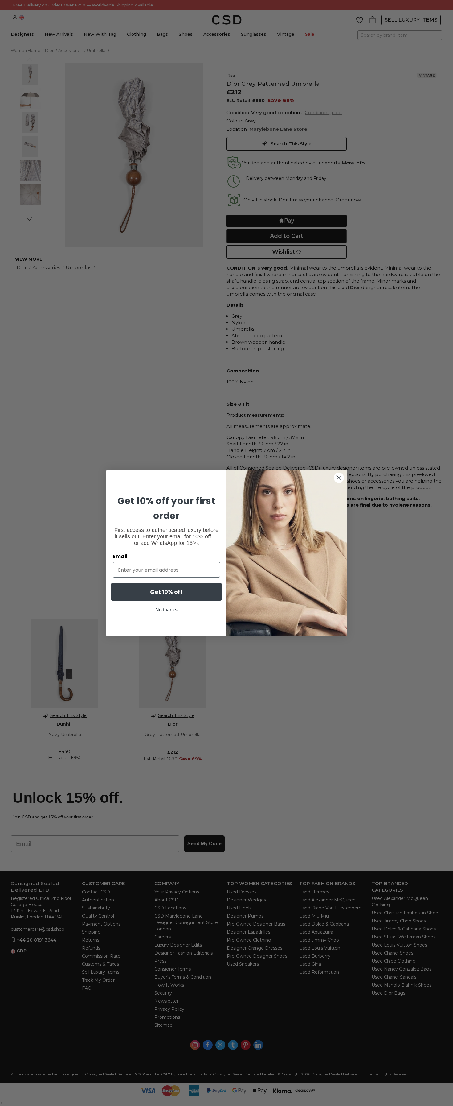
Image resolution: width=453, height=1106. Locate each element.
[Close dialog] (338, 477)
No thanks (166, 609)
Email (120, 556)
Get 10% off (166, 592)
